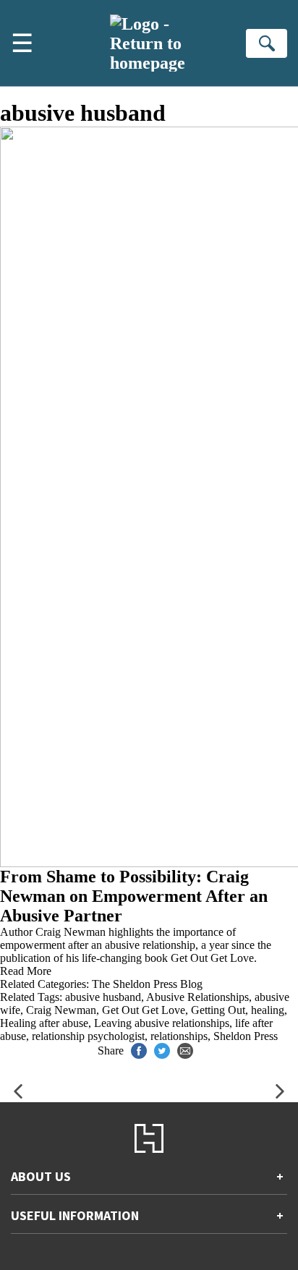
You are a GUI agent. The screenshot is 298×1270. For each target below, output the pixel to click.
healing (267, 1010)
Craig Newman (61, 1010)
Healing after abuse (44, 1023)
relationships (179, 1036)
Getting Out (218, 1010)
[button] (18, 1092)
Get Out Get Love (143, 1010)
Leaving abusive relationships (161, 1023)
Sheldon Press (245, 1036)
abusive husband (103, 997)
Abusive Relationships (197, 997)
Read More (25, 971)
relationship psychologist (88, 1036)
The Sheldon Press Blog (147, 984)
